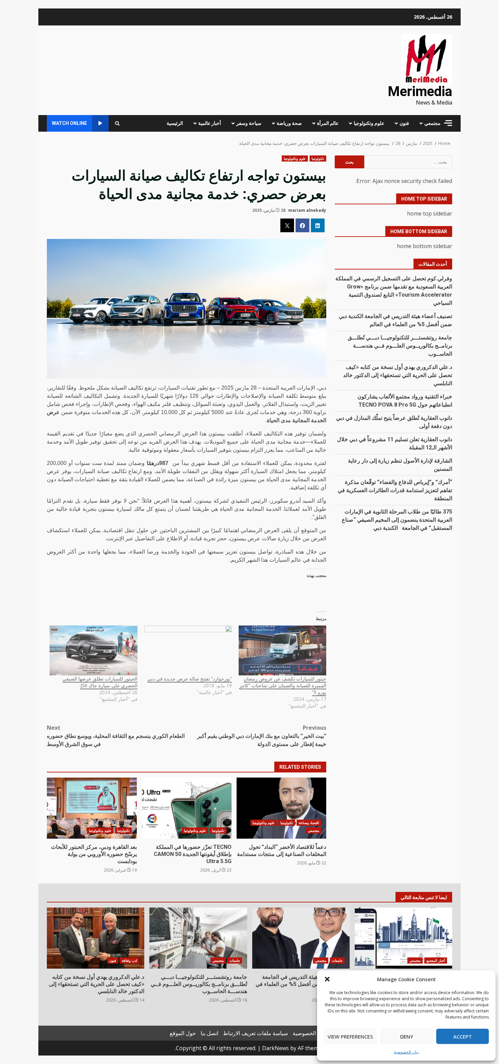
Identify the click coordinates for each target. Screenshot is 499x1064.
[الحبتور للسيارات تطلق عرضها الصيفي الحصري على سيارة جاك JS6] (93, 651)
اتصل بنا (209, 1033)
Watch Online (69, 123)
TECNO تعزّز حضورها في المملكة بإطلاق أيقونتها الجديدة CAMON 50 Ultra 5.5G (187, 808)
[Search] (117, 123)
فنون (404, 123)
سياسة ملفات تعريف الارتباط (255, 1033)
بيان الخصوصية (406, 1052)
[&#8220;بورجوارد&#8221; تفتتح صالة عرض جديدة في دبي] (188, 651)
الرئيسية (175, 123)
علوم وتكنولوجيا (369, 123)
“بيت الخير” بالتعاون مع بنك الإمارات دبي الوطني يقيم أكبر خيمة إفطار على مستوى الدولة (261, 736)
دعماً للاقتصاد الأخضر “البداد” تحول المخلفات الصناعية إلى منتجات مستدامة (281, 808)
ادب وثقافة (129, 960)
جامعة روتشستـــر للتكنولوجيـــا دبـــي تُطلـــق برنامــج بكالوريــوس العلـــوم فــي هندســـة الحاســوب (400, 345)
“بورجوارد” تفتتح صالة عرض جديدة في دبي (189, 678)
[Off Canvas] (448, 123)
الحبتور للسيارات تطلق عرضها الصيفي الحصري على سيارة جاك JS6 (99, 682)
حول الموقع (183, 1033)
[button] (327, 979)
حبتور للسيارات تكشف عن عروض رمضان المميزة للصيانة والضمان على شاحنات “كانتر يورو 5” (282, 685)
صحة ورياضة (289, 123)
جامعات (337, 960)
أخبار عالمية (209, 123)
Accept (462, 1036)
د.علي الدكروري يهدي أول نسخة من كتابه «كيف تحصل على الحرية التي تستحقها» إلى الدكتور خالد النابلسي (397, 374)
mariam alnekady (307, 210)
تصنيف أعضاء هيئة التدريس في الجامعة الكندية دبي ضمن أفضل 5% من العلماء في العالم (301, 938)
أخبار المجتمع (435, 960)
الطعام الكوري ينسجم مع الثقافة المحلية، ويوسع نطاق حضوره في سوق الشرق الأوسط (116, 736)
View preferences (350, 1036)
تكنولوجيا (318, 158)
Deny (406, 1036)
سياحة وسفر (248, 123)
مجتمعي (432, 123)
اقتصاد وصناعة (309, 822)
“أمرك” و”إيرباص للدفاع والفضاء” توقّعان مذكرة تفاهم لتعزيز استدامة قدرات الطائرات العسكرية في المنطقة (395, 490)
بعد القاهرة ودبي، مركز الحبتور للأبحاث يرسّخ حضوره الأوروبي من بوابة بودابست (91, 808)
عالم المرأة (327, 123)
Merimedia (420, 91)
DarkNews (275, 1048)
